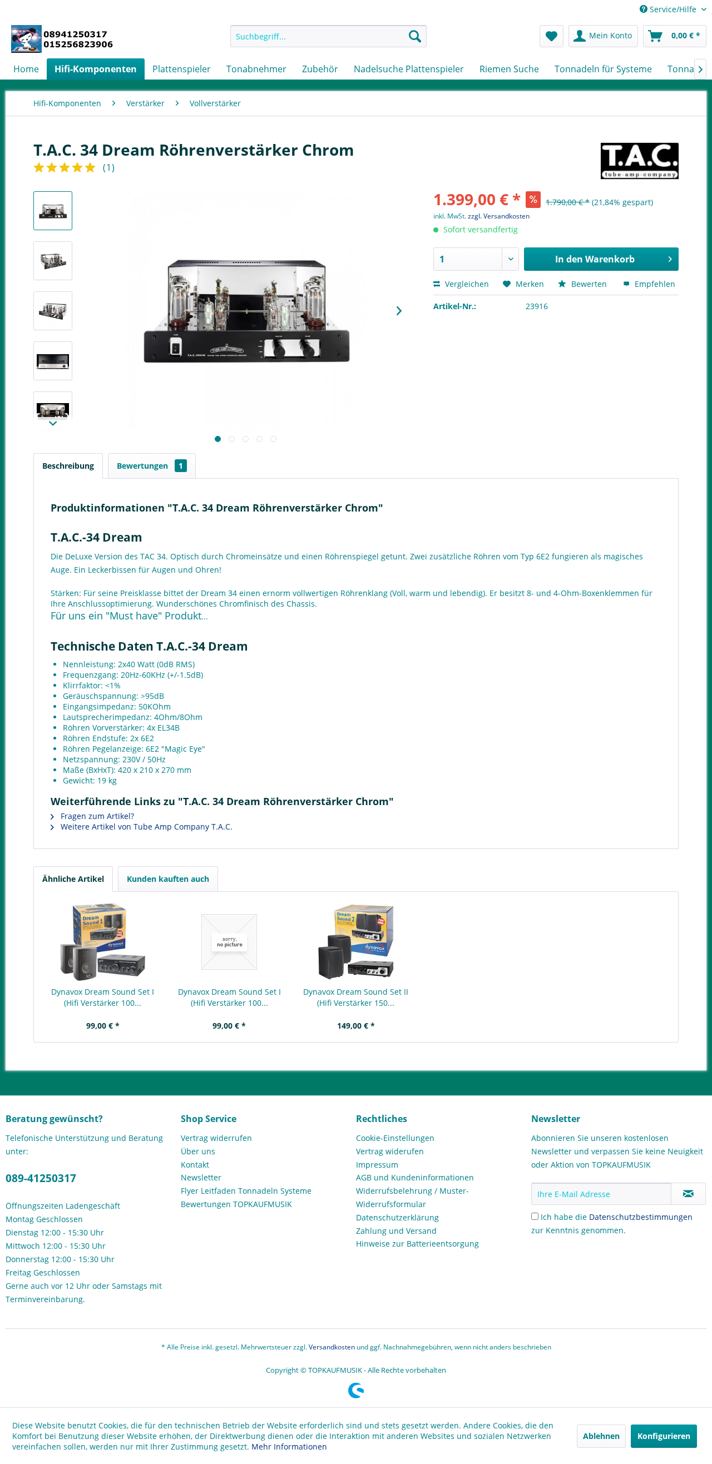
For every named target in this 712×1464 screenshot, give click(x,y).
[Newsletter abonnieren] (688, 1194)
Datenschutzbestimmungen (641, 1217)
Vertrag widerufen (390, 1151)
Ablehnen (601, 1436)
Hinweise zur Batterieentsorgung (417, 1243)
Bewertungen (150, 465)
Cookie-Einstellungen (395, 1138)
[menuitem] (328, 36)
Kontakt (195, 1164)
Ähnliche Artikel (73, 879)
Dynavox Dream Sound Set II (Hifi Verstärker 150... (355, 997)
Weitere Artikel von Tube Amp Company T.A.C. (145, 826)
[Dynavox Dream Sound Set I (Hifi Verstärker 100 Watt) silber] (230, 942)
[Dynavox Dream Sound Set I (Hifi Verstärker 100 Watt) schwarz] (103, 942)
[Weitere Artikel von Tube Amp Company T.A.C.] (640, 160)
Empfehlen (653, 284)
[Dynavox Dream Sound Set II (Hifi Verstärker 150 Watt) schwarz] (356, 942)
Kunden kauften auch (168, 879)
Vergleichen (466, 284)
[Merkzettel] (551, 36)
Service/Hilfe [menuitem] (673, 9)
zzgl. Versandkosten (499, 216)
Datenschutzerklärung (397, 1217)
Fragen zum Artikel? (96, 816)
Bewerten (589, 284)
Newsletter (201, 1177)
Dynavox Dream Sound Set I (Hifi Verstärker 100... (102, 997)
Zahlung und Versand (396, 1230)
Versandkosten (332, 1347)
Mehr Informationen (289, 1446)
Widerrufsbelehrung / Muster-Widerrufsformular (412, 1197)
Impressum (377, 1164)
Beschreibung (68, 465)
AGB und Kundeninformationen (415, 1177)
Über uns (198, 1151)
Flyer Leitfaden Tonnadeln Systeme (246, 1190)
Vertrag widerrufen (216, 1138)
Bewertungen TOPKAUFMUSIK (236, 1204)
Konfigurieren (663, 1436)
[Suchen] (415, 36)
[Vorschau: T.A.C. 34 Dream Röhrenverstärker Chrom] (52, 210)
